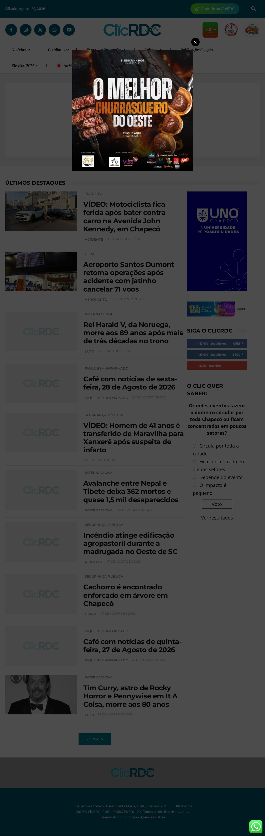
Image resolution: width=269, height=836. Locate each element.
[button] (195, 42)
